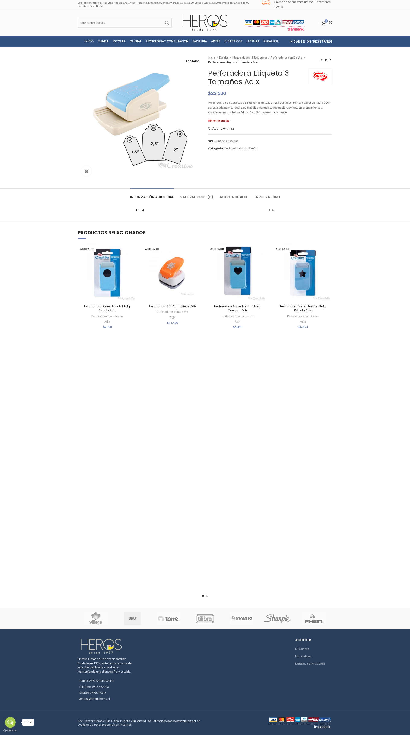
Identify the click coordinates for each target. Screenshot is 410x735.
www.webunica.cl (184, 721)
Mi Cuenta (302, 649)
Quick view (133, 269)
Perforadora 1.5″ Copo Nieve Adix (172, 306)
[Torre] (169, 618)
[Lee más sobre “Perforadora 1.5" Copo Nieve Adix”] (198, 260)
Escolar (224, 57)
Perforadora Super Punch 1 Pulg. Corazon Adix (237, 308)
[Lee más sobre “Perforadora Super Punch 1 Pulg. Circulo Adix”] (133, 260)
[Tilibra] (205, 618)
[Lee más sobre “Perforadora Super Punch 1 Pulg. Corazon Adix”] (264, 260)
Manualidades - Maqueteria (249, 57)
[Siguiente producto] (330, 60)
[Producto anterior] (321, 60)
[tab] (152, 194)
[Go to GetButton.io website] (10, 730)
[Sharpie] (277, 618)
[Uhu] (132, 618)
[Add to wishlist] (133, 250)
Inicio (212, 57)
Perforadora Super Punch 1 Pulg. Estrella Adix (303, 308)
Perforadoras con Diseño (287, 57)
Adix (107, 321)
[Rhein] (314, 618)
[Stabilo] (241, 618)
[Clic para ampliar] (86, 171)
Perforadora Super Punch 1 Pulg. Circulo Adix (107, 308)
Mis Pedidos (303, 656)
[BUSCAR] (167, 23)
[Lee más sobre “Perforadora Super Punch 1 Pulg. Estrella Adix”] (329, 260)
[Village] (96, 618)
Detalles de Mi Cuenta (310, 663)
